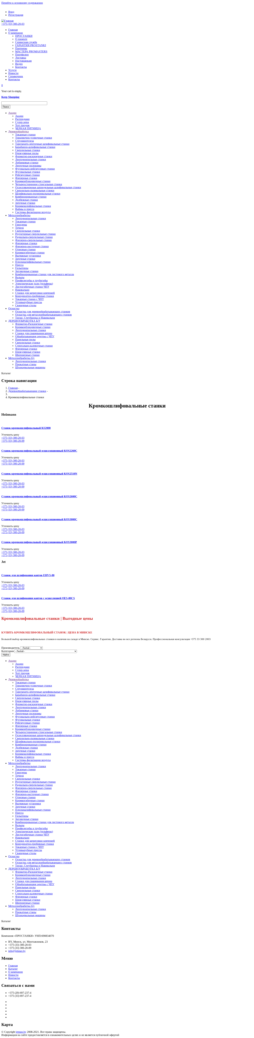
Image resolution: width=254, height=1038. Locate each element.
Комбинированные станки (30, 196)
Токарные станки (25, 134)
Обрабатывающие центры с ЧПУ (34, 336)
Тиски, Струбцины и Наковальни (35, 317)
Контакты (21, 67)
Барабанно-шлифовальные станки (35, 147)
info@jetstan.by (17, 951)
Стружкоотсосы (24, 140)
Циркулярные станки (27, 351)
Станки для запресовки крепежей (35, 292)
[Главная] (7, 20)
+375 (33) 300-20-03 (12, 23)
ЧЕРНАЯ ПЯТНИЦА (28, 128)
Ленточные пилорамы (28, 165)
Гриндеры (21, 224)
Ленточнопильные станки (30, 159)
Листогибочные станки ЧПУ (32, 286)
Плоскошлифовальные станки (33, 261)
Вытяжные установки (28, 255)
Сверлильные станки (27, 150)
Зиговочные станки (26, 271)
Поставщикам (23, 60)
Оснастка (13, 308)
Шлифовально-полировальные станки (37, 193)
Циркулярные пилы (27, 153)
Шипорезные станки (27, 355)
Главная (13, 29)
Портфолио (22, 54)
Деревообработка (18, 131)
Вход (11, 11)
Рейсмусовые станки (27, 174)
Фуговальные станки (27, 171)
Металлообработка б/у (21, 358)
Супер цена (22, 122)
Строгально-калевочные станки (34, 345)
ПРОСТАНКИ (23, 35)
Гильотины (21, 268)
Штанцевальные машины (30, 367)
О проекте (21, 39)
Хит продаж (22, 125)
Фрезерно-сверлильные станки (33, 240)
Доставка (20, 57)
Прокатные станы (25, 364)
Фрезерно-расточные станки (32, 246)
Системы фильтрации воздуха (33, 212)
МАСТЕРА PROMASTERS (31, 51)
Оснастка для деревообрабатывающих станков (42, 311)
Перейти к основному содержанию (22, 2)
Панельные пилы (25, 339)
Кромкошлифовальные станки (33, 206)
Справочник (15, 76)
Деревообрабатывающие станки (27, 391)
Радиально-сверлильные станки (34, 237)
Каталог (13, 968)
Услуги (12, 70)
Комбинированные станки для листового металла (44, 274)
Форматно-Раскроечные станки (33, 323)
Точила (19, 227)
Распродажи (22, 119)
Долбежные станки (26, 199)
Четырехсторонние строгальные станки (38, 184)
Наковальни (22, 289)
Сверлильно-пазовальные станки (34, 190)
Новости (13, 73)
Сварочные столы (25, 305)
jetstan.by (21, 1031)
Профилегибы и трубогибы (31, 280)
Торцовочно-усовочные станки (33, 137)
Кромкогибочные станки (30, 252)
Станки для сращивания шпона (33, 333)
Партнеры (21, 48)
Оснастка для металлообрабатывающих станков (43, 314)
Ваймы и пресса (24, 209)
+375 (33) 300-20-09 (12, 440)
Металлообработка (19, 215)
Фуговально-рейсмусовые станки (35, 168)
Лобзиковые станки (26, 162)
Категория (7, 651)
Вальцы (19, 277)
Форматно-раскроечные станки (33, 156)
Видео (19, 63)
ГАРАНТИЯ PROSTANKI (30, 45)
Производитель (10, 647)
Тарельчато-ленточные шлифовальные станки (42, 143)
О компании (15, 32)
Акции (12, 112)
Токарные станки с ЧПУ (29, 299)
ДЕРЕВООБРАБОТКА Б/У (24, 320)
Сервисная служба (26, 42)
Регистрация (15, 14)
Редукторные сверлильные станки (35, 233)
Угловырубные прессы (28, 302)
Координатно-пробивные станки (34, 296)
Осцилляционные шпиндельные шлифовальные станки (48, 187)
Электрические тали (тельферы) (34, 283)
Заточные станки (25, 202)
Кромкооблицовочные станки (32, 181)
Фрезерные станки (26, 178)
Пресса (19, 265)
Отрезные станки (25, 249)
